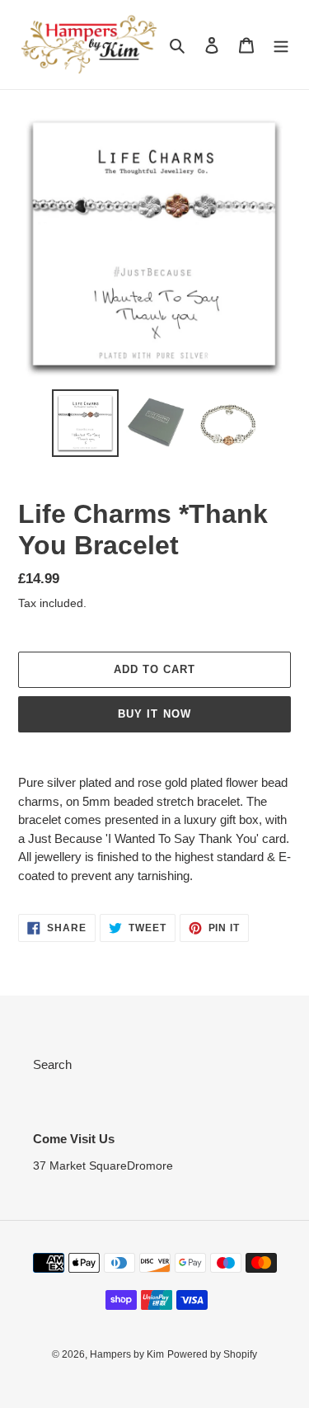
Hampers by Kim (127, 1354)
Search (52, 1064)
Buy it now (154, 714)
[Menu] (281, 45)
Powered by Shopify (212, 1354)
